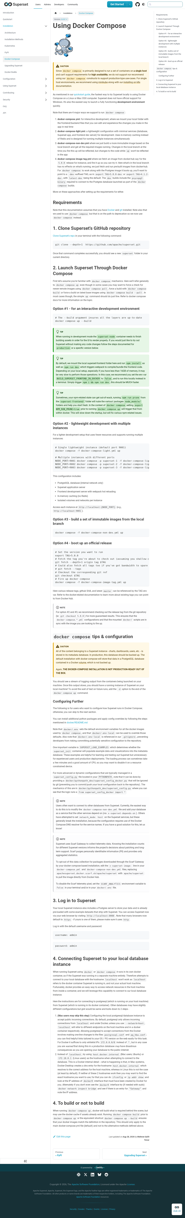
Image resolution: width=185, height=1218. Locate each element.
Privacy (112, 1209)
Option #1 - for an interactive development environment (170, 35)
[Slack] (78, 1174)
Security (73, 1209)
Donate (81, 1209)
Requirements (162, 15)
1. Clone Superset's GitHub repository (167, 20)
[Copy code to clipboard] (145, 244)
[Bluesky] (99, 1174)
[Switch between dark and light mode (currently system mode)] (143, 4)
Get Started (117, 4)
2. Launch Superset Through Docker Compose (167, 27)
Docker (111, 210)
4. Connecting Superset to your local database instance (168, 85)
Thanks (89, 1209)
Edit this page (63, 1136)
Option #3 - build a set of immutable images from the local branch (170, 54)
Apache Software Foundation (86, 1184)
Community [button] (72, 4)
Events (96, 1209)
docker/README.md (77, 722)
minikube (103, 82)
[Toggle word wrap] (140, 447)
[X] (85, 1174)
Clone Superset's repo (64, 235)
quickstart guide (82, 94)
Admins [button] (47, 4)
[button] (25, 26)
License (131, 1184)
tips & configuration (166, 70)
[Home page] (55, 13)
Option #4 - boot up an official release (170, 62)
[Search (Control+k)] (165, 4)
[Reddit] (106, 1174)
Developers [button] (59, 4)
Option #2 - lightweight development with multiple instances (169, 44)
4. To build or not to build (166, 91)
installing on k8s (131, 82)
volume (82, 662)
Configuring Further (166, 76)
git (121, 210)
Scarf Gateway (78, 843)
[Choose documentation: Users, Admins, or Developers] (130, 4)
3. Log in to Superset (164, 80)
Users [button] (37, 4)
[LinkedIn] (92, 1174)
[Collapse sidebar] (25, 1161)
